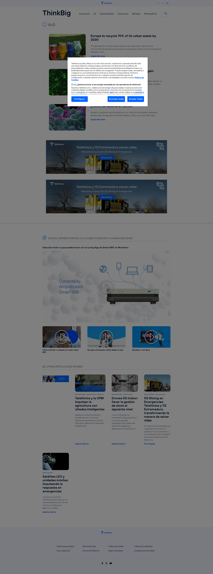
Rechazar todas (116, 99)
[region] (108, 81)
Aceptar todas (135, 99)
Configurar (79, 99)
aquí (112, 92)
